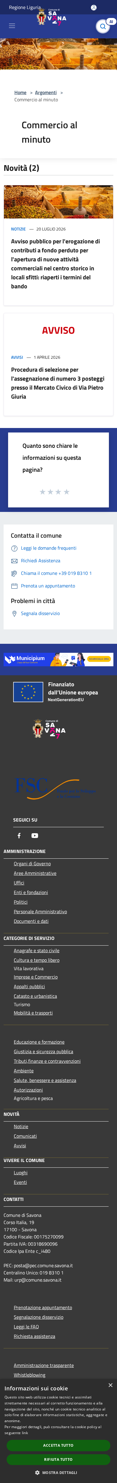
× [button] (110, 1385)
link (25, 1432)
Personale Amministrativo (40, 911)
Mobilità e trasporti (33, 1012)
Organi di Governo (32, 863)
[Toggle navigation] (12, 25)
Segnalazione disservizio (38, 1317)
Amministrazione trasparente (44, 1365)
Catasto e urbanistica (35, 996)
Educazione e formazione (39, 1041)
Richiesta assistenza (34, 1336)
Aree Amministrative (35, 873)
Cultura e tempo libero (36, 960)
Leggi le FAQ (26, 1326)
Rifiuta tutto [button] (58, 1459)
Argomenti (46, 92)
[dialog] (58, 1431)
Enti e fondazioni (31, 892)
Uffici (19, 882)
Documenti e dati (31, 921)
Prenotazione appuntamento (43, 1307)
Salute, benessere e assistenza (45, 1080)
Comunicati (25, 1136)
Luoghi (21, 1172)
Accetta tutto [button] (58, 1445)
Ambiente (24, 1070)
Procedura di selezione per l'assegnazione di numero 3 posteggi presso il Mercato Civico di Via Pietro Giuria (57, 383)
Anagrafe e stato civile (36, 950)
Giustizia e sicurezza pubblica (43, 1051)
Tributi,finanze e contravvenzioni (47, 1061)
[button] (58, 1472)
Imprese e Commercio (36, 976)
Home (20, 92)
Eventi (20, 1182)
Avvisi (17, 357)
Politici (21, 901)
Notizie (18, 229)
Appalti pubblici (29, 986)
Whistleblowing (29, 1374)
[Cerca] (104, 26)
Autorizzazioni (28, 1089)
